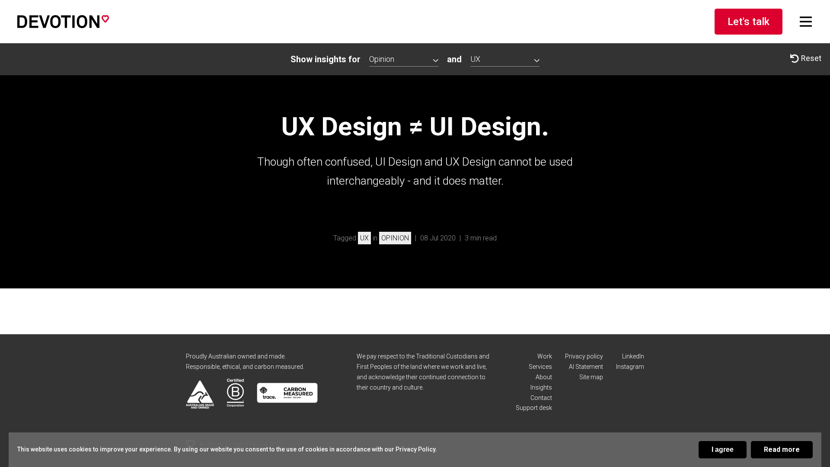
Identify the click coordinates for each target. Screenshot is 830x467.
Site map (591, 377)
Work (544, 356)
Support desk (534, 407)
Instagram (630, 366)
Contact (541, 397)
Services (540, 366)
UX (364, 238)
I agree (723, 449)
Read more (782, 449)
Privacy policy (584, 356)
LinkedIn (633, 356)
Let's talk (748, 22)
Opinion (395, 238)
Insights (541, 387)
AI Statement (586, 366)
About (544, 377)
